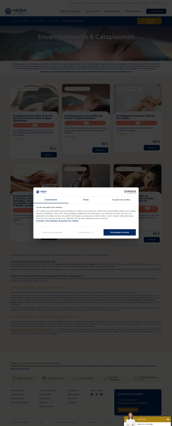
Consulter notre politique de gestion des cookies (57, 221)
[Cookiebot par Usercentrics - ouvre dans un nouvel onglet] (126, 192)
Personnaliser (84, 232)
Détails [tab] (86, 200)
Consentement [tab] (51, 200)
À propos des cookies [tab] (121, 200)
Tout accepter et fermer (119, 232)
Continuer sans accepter (52, 232)
